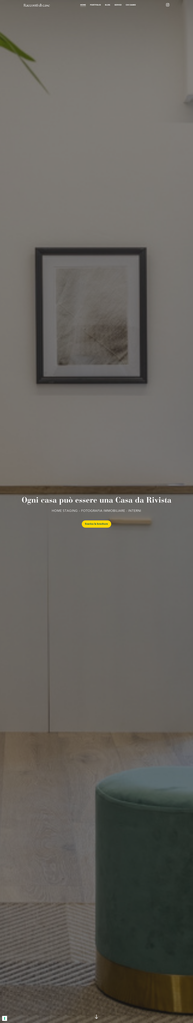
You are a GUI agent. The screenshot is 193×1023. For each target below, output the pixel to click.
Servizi (118, 5)
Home (83, 5)
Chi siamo (131, 5)
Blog (107, 5)
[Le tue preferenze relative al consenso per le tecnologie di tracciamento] (4, 1018)
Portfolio (95, 5)
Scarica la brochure (96, 524)
